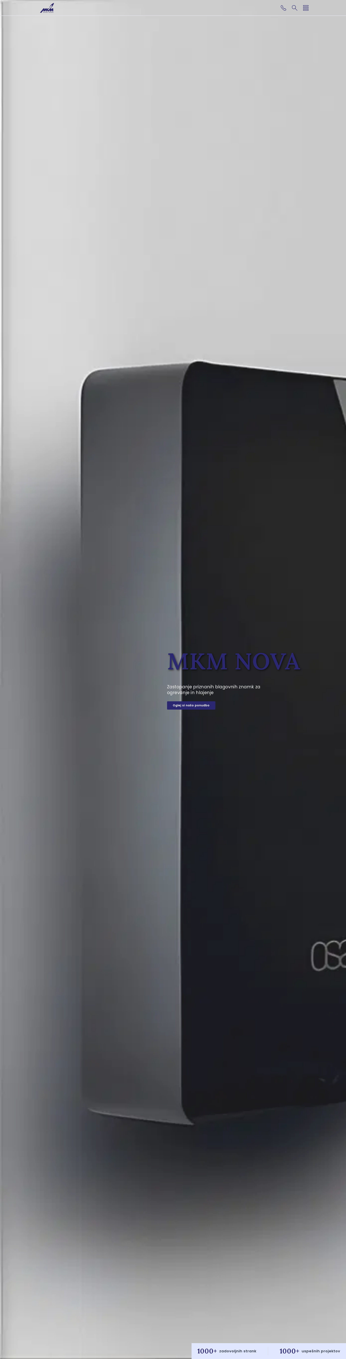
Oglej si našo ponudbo (191, 705)
